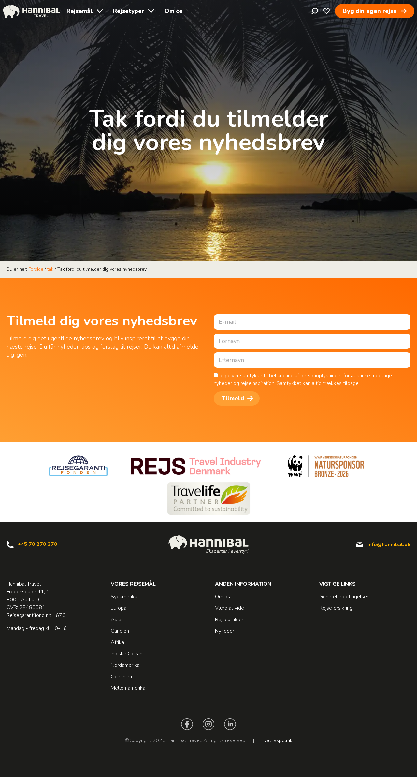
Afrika (117, 642)
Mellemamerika (128, 688)
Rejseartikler (229, 619)
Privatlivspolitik (275, 740)
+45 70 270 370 (37, 544)
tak (50, 269)
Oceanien (121, 676)
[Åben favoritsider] (326, 11)
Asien (117, 619)
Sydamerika (124, 596)
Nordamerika (125, 665)
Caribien (120, 631)
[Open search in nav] (314, 11)
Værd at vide (229, 608)
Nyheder (224, 631)
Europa (118, 608)
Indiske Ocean (126, 653)
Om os (173, 11)
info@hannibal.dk (388, 544)
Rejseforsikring (335, 608)
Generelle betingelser (343, 596)
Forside (35, 269)
